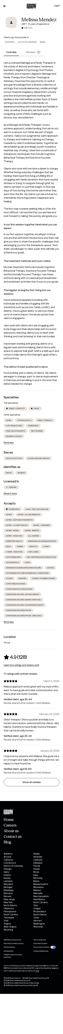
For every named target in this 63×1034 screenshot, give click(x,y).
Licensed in (11, 481)
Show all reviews (31, 782)
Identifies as (12, 467)
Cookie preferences (40, 951)
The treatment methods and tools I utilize (27, 260)
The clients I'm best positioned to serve (26, 366)
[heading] (15, 657)
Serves (8, 452)
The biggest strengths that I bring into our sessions (27, 292)
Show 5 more (10, 493)
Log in (57, 5)
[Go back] (5, 6)
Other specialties (12, 414)
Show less (9, 442)
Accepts (10, 503)
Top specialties (11, 403)
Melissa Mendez (39, 19)
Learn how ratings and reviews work (21, 665)
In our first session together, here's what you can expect (30, 226)
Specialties (11, 397)
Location (10, 637)
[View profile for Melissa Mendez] (11, 24)
